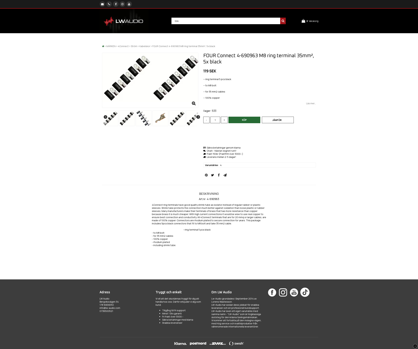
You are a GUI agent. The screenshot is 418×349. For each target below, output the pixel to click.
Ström (134, 46)
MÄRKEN (111, 46)
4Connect (123, 46)
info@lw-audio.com (110, 307)
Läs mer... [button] (311, 103)
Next (198, 117)
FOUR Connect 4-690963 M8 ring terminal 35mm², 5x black (183, 46)
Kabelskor (144, 46)
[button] (310, 21)
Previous (105, 117)
